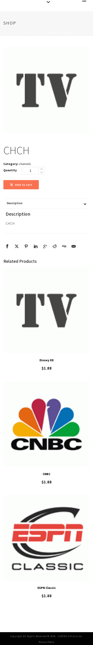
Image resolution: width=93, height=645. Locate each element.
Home (25, 32)
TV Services (39, 32)
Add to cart (23, 184)
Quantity (10, 170)
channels (56, 32)
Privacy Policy (46, 642)
